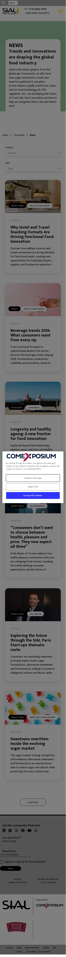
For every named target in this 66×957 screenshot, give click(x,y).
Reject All (33, 486)
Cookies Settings (33, 478)
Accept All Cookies (32, 495)
